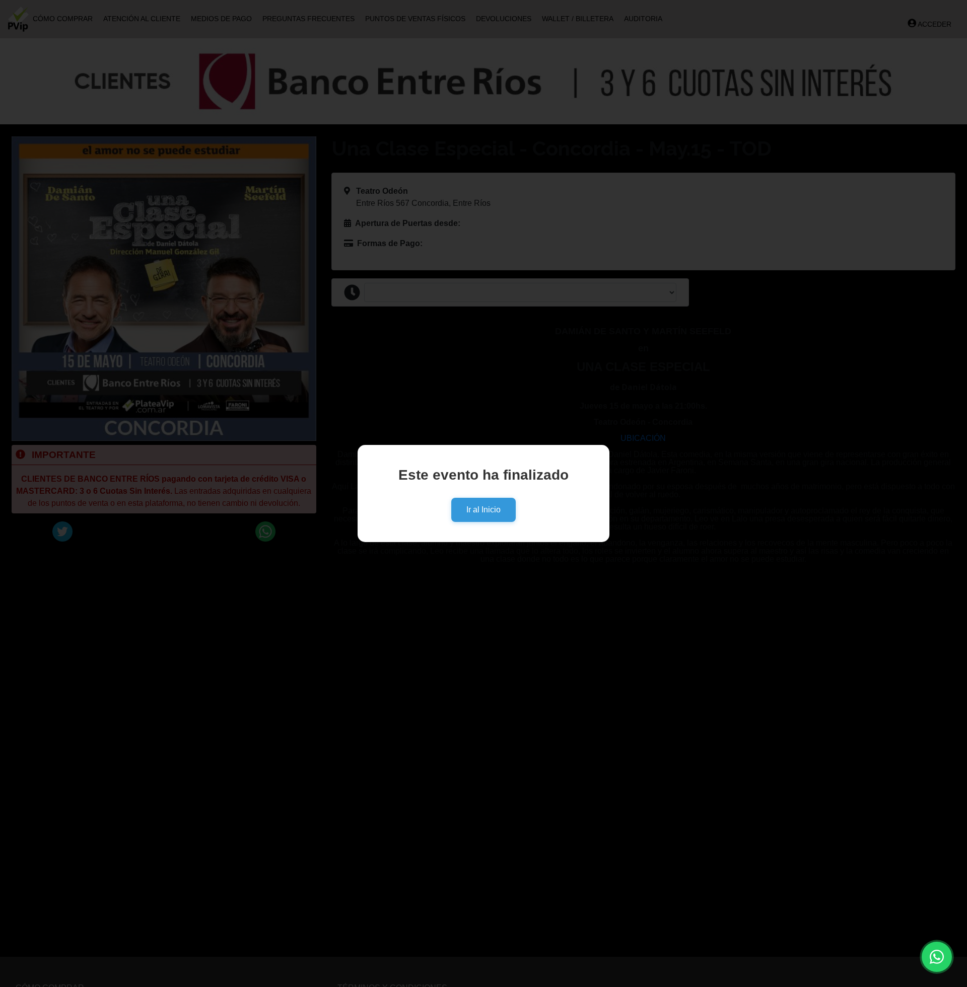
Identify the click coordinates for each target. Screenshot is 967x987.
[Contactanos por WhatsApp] (937, 957)
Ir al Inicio (483, 509)
